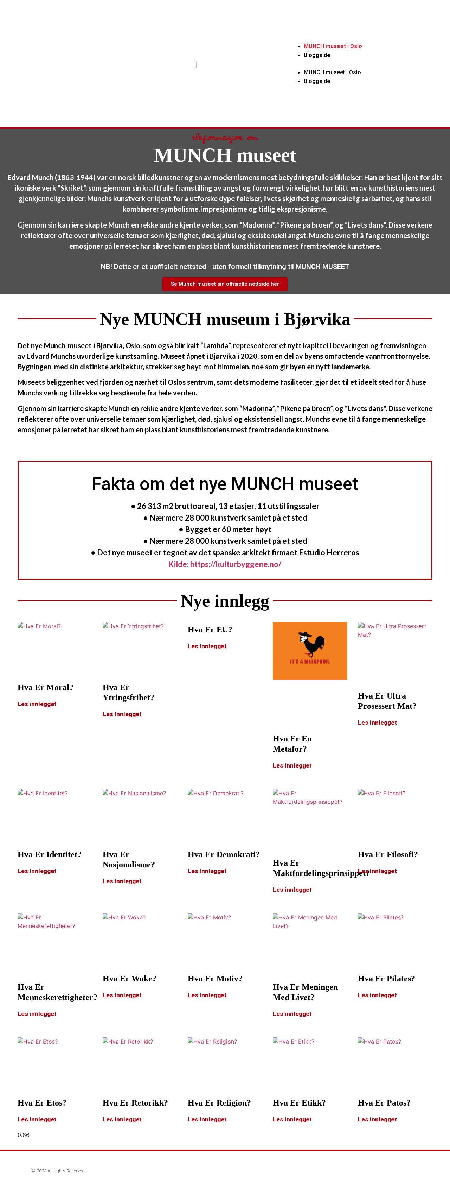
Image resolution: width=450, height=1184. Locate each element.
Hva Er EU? (210, 629)
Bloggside (317, 55)
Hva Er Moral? (45, 687)
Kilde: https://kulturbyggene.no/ (225, 564)
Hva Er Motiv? (215, 978)
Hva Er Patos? (384, 1102)
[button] (359, 63)
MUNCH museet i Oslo (333, 46)
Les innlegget (37, 703)
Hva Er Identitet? (50, 854)
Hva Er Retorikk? (135, 1102)
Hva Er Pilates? (386, 978)
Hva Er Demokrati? (224, 854)
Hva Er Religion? (219, 1102)
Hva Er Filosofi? (388, 854)
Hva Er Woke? (129, 978)
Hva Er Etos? (42, 1102)
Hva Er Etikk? (299, 1102)
